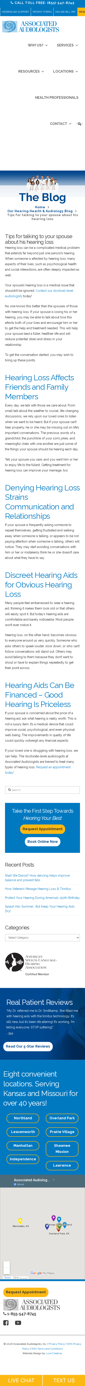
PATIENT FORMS (42, 11)
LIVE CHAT (21, 1380)
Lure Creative (54, 1353)
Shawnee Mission (62, 1149)
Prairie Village (62, 1132)
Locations (63, 71)
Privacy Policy (57, 1343)
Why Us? (35, 45)
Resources (29, 71)
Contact (58, 124)
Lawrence (62, 1165)
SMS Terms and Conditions (47, 1348)
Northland (23, 1118)
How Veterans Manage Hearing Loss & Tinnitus (38, 889)
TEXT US (64, 1380)
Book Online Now (42, 842)
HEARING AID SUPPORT (15, 11)
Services (65, 45)
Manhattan (23, 1146)
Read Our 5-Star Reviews (28, 1046)
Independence (23, 1159)
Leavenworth (23, 1132)
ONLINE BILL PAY (65, 11)
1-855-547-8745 (21, 1313)
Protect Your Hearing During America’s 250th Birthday (42, 898)
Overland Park (62, 1118)
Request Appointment (43, 829)
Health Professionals (56, 98)
